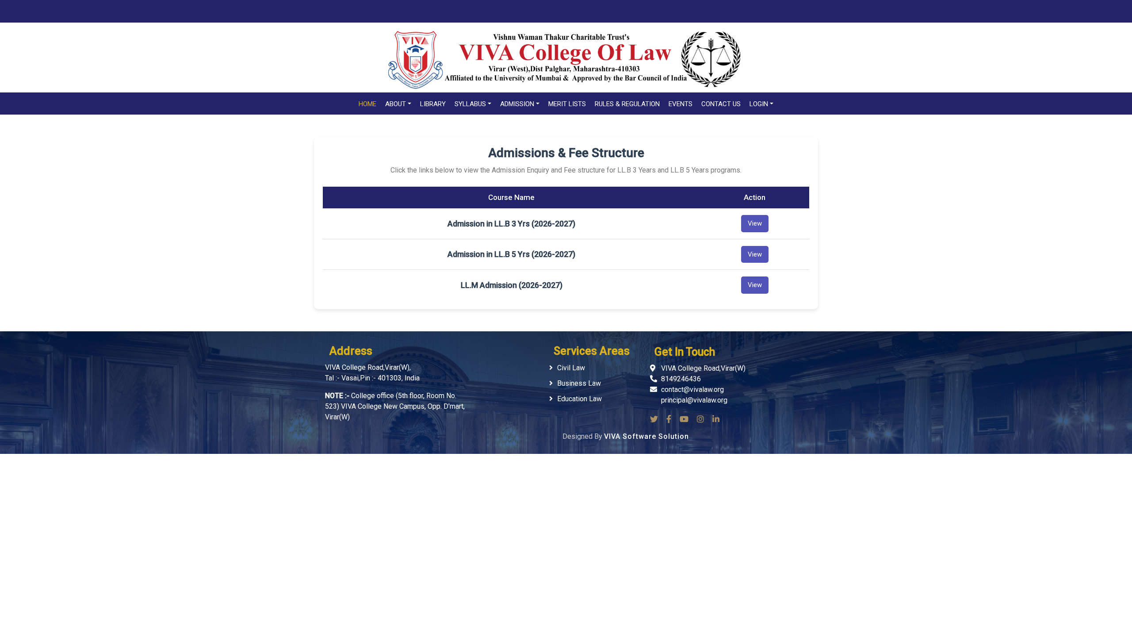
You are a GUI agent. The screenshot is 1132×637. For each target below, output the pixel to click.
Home (367, 104)
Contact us (721, 104)
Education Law (579, 399)
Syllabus (470, 104)
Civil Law (571, 368)
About (395, 104)
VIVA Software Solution (646, 436)
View (755, 223)
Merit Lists (567, 104)
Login (759, 104)
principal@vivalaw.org (694, 400)
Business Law (579, 383)
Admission (517, 104)
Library (433, 104)
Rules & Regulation (627, 104)
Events (680, 104)
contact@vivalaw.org (692, 389)
